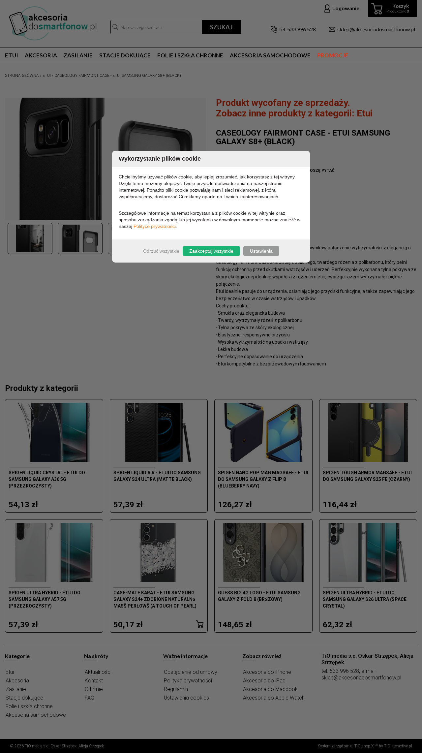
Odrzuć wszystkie (161, 251)
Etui (11, 55)
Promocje (332, 55)
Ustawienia (261, 251)
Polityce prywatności (155, 226)
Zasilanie (78, 55)
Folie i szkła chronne (190, 55)
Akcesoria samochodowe (270, 55)
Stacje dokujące (125, 55)
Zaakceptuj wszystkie (211, 251)
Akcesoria (41, 55)
